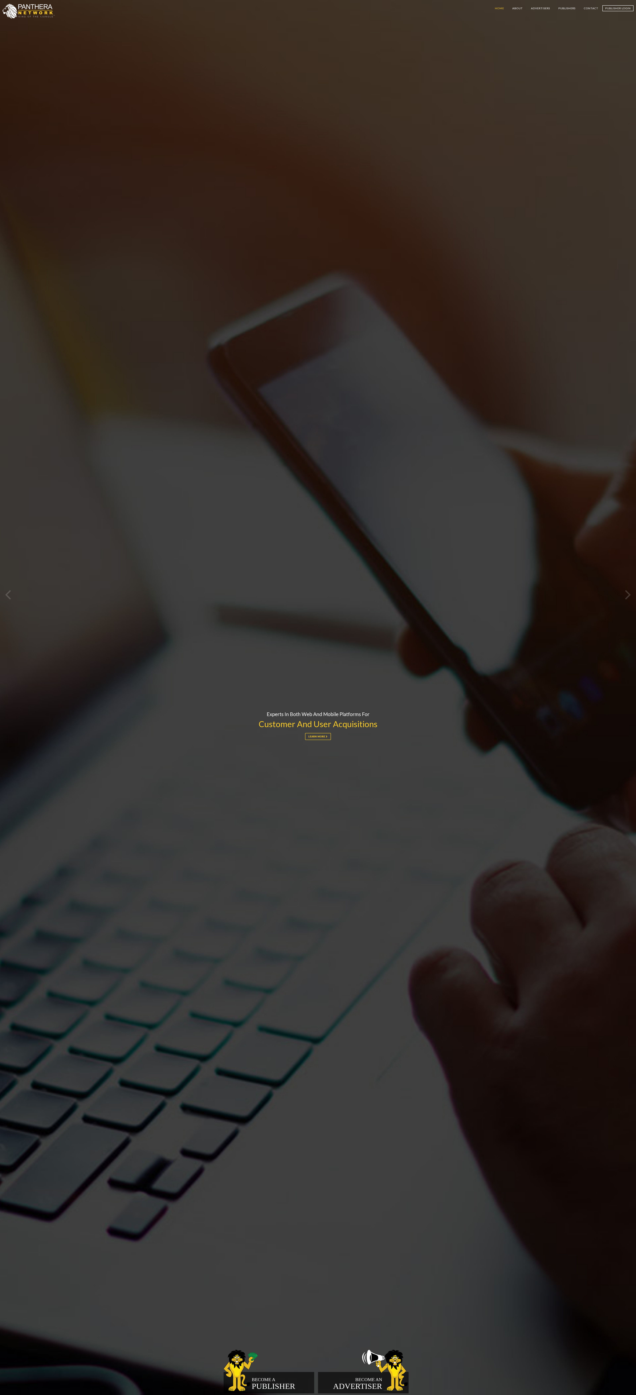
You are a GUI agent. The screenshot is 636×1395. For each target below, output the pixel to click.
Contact (591, 8)
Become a (273, 1384)
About (517, 8)
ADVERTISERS (540, 8)
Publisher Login (618, 8)
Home (499, 8)
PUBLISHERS (567, 8)
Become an (357, 1384)
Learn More (317, 736)
